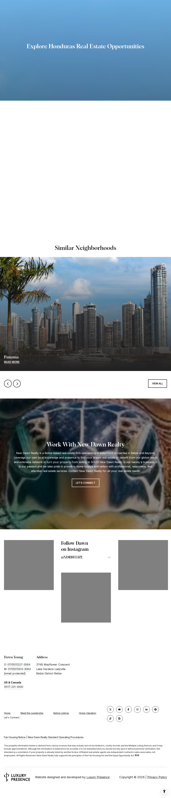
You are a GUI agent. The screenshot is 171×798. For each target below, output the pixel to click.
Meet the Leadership (32, 713)
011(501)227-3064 (19, 664)
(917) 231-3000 (13, 686)
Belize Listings (61, 713)
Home (7, 713)
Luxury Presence (98, 777)
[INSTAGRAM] (137, 709)
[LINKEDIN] (146, 709)
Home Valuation (87, 713)
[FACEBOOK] (128, 709)
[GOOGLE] (119, 718)
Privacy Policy (157, 777)
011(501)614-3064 (19, 669)
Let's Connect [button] (85, 482)
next (17, 383)
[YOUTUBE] (119, 709)
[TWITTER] (110, 709)
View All (157, 383)
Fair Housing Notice (15, 737)
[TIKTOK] (110, 718)
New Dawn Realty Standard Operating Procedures (55, 737)
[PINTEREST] (155, 709)
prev (8, 383)
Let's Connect (11, 717)
